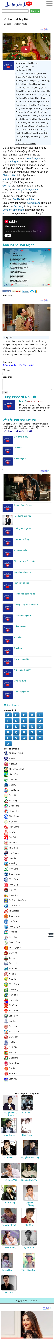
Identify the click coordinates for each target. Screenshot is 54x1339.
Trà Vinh (13, 843)
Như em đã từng (21, 539)
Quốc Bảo (29, 1247)
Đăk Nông (13, 1058)
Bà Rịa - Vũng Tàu (17, 900)
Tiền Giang (14, 816)
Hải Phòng (14, 853)
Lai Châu (13, 1079)
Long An (12, 858)
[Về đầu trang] (51, 1336)
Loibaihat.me (18, 4)
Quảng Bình (14, 942)
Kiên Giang (14, 827)
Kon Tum (13, 1073)
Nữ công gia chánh (22, 670)
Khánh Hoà (14, 811)
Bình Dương (14, 879)
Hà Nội (12, 759)
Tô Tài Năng (9, 1202)
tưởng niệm (33, 203)
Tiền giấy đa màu (21, 583)
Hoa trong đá (20, 459)
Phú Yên (13, 969)
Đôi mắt (7, 185)
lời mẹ (32, 213)
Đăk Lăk (12, 1068)
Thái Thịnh (27, 1135)
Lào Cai (12, 1021)
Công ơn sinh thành (13, 209)
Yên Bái (12, 974)
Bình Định (13, 937)
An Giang (13, 801)
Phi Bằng (29, 1225)
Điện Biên (13, 821)
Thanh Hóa (14, 911)
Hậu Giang (14, 790)
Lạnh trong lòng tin (22, 572)
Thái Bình (13, 848)
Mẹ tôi (24, 24)
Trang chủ (7, 24)
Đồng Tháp (14, 806)
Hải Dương (14, 921)
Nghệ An (13, 764)
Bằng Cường (9, 1135)
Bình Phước (14, 984)
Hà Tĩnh (12, 890)
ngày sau (33, 189)
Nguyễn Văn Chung (30, 1157)
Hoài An (9, 1292)
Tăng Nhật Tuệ (9, 1225)
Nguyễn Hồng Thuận (10, 1113)
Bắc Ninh (13, 953)
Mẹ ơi (6, 213)
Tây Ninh (13, 963)
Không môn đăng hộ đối (24, 594)
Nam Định (13, 979)
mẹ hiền (29, 199)
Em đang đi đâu (21, 437)
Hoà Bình (13, 932)
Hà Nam (12, 1042)
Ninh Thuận (14, 905)
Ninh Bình (13, 1047)
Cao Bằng (13, 989)
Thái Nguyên (15, 947)
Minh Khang (10, 1247)
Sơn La (12, 1053)
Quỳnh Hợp (7, 1270)
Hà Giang (13, 995)
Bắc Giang (13, 1037)
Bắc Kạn (13, 1026)
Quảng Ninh (14, 874)
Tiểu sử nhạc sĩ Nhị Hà (25, 143)
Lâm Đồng (13, 774)
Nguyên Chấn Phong (30, 1203)
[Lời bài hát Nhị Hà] (9, 405)
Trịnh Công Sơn (28, 1270)
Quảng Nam (14, 916)
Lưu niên (18, 448)
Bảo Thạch (27, 1112)
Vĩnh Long (13, 869)
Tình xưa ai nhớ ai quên (25, 561)
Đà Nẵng (13, 863)
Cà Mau (12, 785)
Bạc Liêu (13, 795)
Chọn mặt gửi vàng (22, 692)
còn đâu (16, 199)
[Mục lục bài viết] (51, 934)
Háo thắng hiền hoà (22, 516)
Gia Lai (12, 958)
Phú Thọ (13, 1005)
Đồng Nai (13, 895)
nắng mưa (16, 161)
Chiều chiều (9, 175)
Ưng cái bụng (20, 681)
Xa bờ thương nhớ (22, 615)
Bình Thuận (14, 1031)
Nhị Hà (17, 24)
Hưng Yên (13, 1000)
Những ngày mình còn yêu (26, 605)
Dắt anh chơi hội (21, 659)
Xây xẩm (18, 637)
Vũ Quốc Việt (11, 1180)
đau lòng (18, 206)
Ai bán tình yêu (20, 550)
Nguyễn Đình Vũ (29, 1180)
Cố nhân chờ (20, 626)
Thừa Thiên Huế (16, 769)
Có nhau (18, 648)
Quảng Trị (13, 885)
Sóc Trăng (13, 837)
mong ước (22, 189)
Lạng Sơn (13, 1016)
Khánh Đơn (9, 1157)
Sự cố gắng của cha (23, 505)
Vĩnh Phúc (13, 1011)
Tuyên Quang (15, 1063)
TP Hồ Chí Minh (16, 753)
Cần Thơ (13, 779)
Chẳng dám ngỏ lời (22, 529)
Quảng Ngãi (14, 927)
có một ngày (33, 158)
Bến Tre (12, 832)
